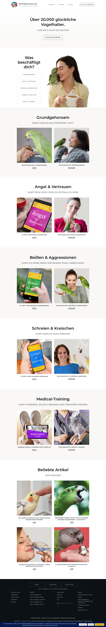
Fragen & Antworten (82, 610)
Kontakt (80, 597)
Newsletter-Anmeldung (83, 605)
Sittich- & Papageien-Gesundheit (37, 599)
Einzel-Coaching (15, 597)
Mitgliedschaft (14, 594)
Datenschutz (60, 597)
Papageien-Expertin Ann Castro (85, 594)
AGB (58, 599)
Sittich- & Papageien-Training (36, 597)
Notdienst (80, 607)
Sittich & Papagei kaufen (35, 594)
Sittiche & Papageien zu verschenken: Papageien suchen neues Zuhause (85, 601)
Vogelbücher (14, 599)
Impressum (59, 594)
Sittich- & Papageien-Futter (36, 602)
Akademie (13, 602)
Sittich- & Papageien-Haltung (37, 604)
